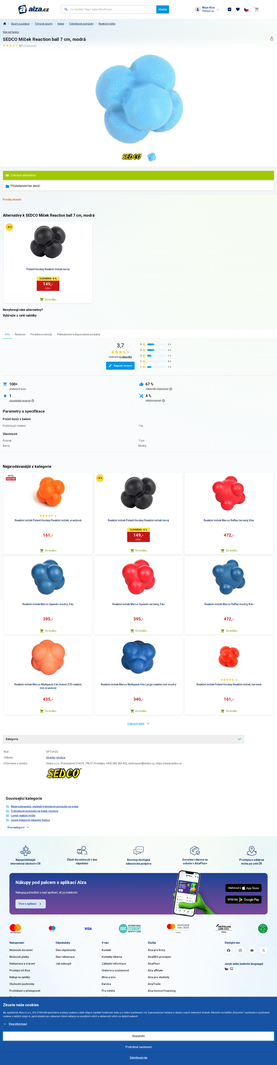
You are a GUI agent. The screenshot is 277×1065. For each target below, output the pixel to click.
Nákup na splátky (19, 977)
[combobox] (108, 9)
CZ (231, 968)
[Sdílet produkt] (271, 38)
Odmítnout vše (138, 1057)
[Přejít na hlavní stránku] (33, 9)
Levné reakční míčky (23, 815)
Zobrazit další (135, 723)
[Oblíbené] (238, 9)
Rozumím (138, 1036)
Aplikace (107, 997)
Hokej (60, 23)
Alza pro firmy (156, 950)
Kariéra (106, 983)
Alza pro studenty (158, 977)
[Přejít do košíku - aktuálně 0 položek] (256, 9)
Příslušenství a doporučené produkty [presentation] (78, 334)
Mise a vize (109, 977)
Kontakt (106, 950)
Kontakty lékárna (112, 956)
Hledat (163, 9)
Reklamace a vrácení (22, 963)
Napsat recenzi (123, 365)
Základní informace (114, 963)
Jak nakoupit (63, 963)
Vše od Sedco (11, 32)
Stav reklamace (65, 956)
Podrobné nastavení (138, 1047)
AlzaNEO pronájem (159, 956)
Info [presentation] (7, 334)
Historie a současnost (115, 970)
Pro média (108, 990)
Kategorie (12, 739)
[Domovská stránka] (4, 24)
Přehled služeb (18, 997)
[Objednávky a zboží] (229, 9)
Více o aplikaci (28, 903)
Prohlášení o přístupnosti (24, 990)
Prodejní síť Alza (19, 970)
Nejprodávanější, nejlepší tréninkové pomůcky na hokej (44, 806)
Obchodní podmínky (21, 983)
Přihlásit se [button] (208, 11)
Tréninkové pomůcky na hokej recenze (34, 811)
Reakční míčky (107, 23)
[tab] (7, 334)
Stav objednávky (66, 950)
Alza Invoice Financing (162, 990)
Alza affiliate (155, 970)
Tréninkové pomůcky (81, 23)
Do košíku (50, 299)
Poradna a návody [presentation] (41, 334)
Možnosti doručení (21, 950)
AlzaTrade (154, 983)
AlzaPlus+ (154, 963)
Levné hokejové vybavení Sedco (30, 820)
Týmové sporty (44, 23)
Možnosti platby (19, 956)
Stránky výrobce (55, 757)
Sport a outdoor (20, 23)
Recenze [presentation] (20, 334)
